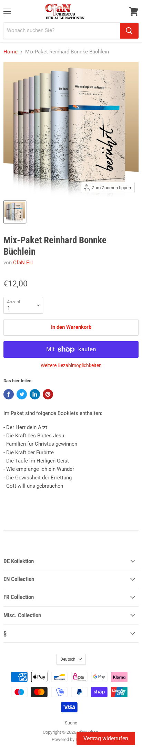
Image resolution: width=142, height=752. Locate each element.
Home (10, 52)
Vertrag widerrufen (105, 738)
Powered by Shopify (71, 739)
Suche (71, 722)
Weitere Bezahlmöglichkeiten (71, 365)
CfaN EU (23, 263)
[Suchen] (129, 31)
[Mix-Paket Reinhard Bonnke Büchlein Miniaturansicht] (15, 212)
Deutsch (67, 659)
